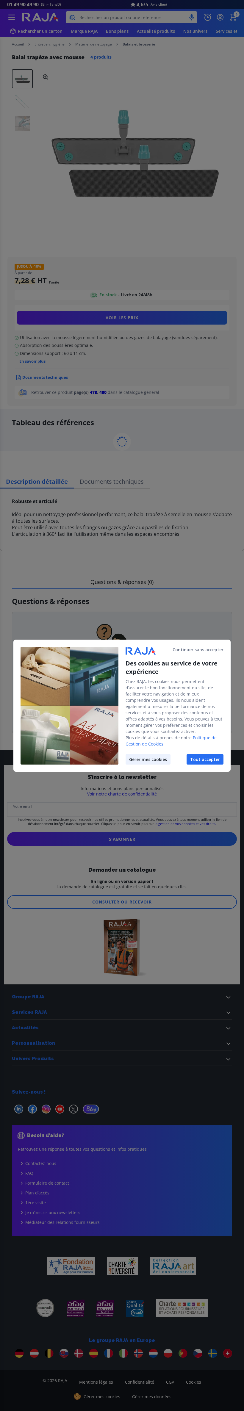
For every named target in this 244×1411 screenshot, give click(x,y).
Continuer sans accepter (198, 649)
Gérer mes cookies (148, 759)
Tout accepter (205, 759)
